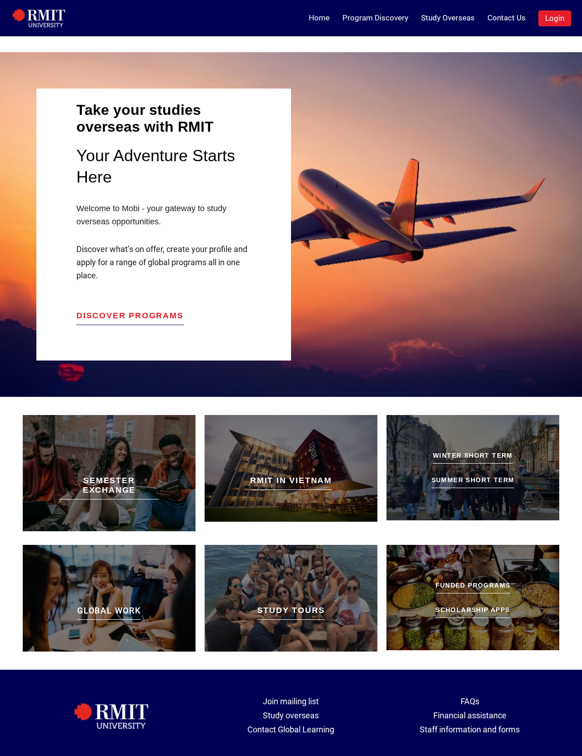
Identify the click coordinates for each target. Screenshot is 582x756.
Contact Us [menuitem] (506, 17)
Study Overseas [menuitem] (448, 17)
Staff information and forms (470, 729)
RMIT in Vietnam (291, 480)
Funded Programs (473, 585)
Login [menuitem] (554, 18)
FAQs (470, 701)
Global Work (109, 610)
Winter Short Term (473, 455)
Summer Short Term (473, 480)
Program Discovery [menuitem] (375, 17)
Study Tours (291, 610)
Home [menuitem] (319, 17)
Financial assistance (470, 715)
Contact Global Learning (290, 729)
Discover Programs (130, 315)
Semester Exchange (109, 485)
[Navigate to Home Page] (39, 18)
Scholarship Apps (473, 609)
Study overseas (291, 715)
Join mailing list (291, 701)
